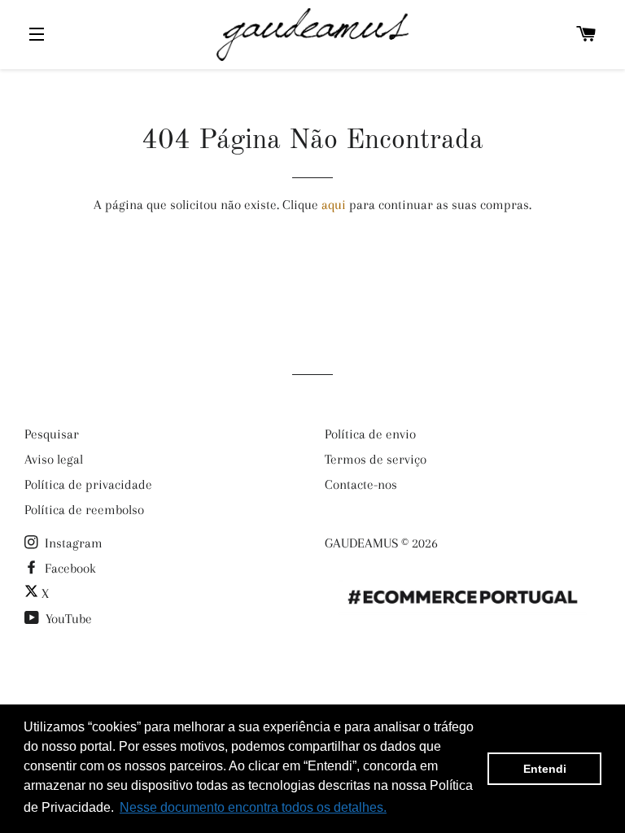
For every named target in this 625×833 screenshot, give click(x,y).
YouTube (67, 618)
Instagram (72, 543)
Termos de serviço (375, 459)
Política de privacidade (88, 484)
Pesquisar (51, 434)
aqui (333, 204)
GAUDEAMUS (361, 543)
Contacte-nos (361, 484)
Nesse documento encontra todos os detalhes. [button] (253, 807)
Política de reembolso (84, 509)
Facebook (69, 568)
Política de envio (370, 434)
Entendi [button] (544, 768)
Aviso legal (53, 459)
